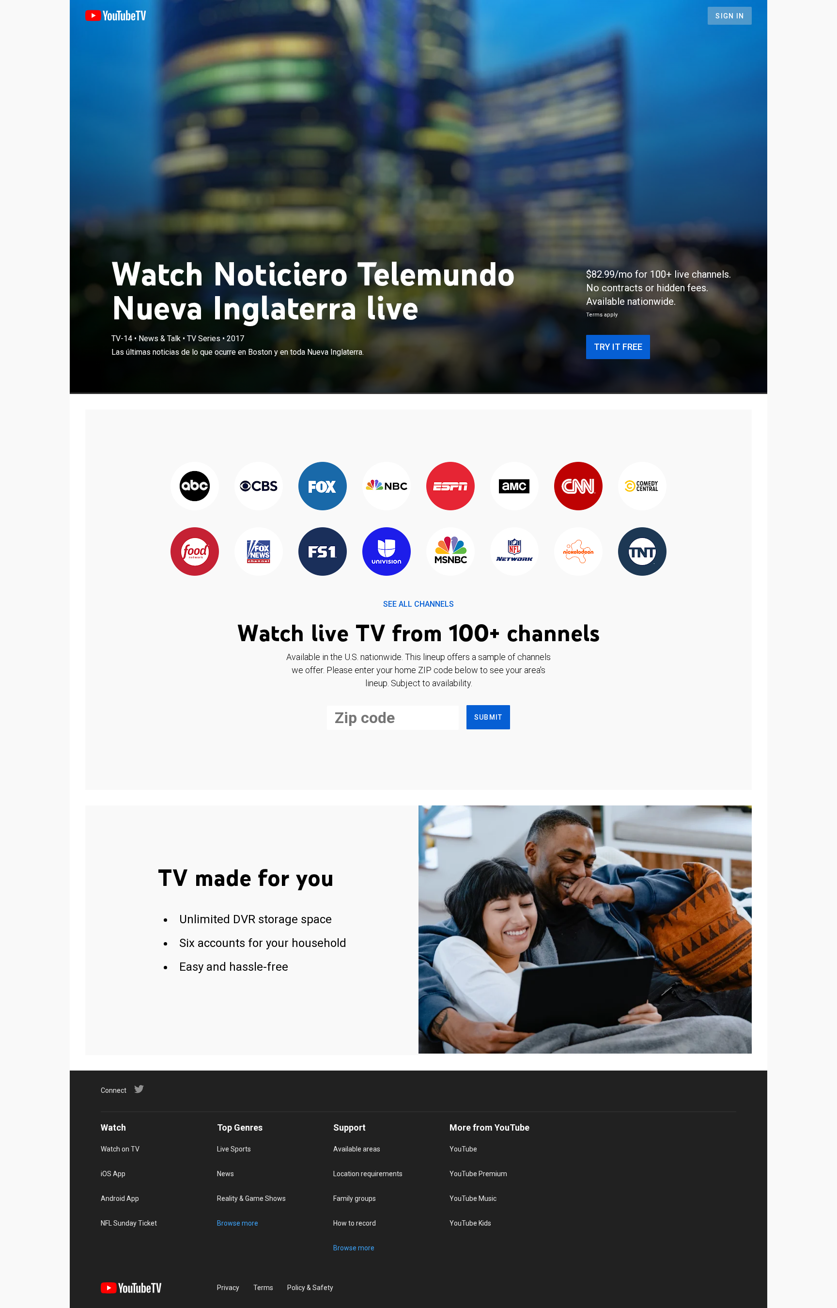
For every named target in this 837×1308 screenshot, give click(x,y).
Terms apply (602, 315)
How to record (354, 1223)
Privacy (228, 1288)
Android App (120, 1198)
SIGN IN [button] (729, 16)
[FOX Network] (323, 487)
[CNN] (578, 487)
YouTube (463, 1149)
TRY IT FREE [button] (618, 347)
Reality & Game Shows (251, 1198)
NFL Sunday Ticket (129, 1223)
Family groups (354, 1198)
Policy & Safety (310, 1288)
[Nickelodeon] (578, 552)
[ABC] (195, 487)
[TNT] (642, 552)
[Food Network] (195, 552)
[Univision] (386, 552)
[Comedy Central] (642, 487)
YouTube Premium (478, 1174)
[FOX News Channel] (259, 552)
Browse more (237, 1223)
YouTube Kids (470, 1223)
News (225, 1174)
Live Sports (234, 1149)
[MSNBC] (450, 552)
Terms (263, 1288)
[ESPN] (450, 487)
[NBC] (386, 487)
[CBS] (259, 487)
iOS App (113, 1174)
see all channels (418, 604)
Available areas (356, 1149)
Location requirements (368, 1174)
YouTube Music (473, 1198)
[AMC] (514, 487)
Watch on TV (120, 1149)
